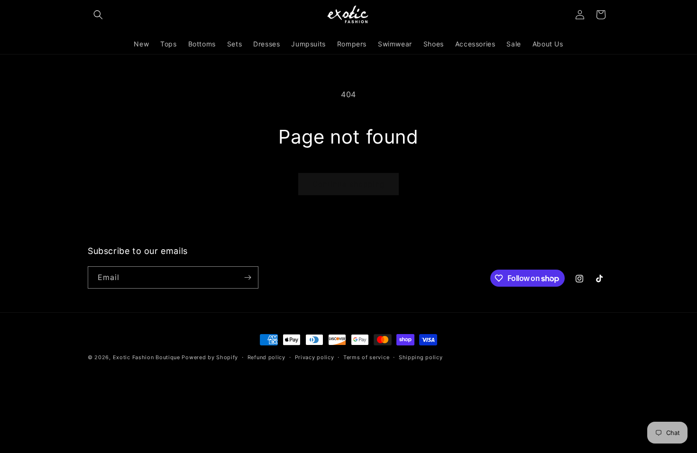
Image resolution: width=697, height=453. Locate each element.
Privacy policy (314, 357)
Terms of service (366, 357)
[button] (98, 14)
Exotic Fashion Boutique (146, 357)
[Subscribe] (247, 277)
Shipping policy (421, 357)
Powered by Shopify (210, 357)
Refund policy (266, 357)
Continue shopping (348, 184)
